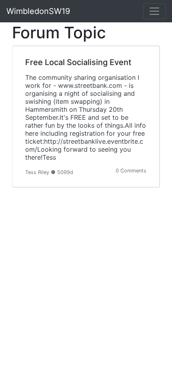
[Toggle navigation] (154, 11)
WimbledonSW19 (38, 11)
